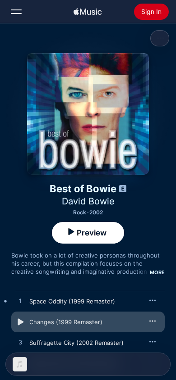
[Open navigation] (16, 12)
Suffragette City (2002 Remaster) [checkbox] (76, 342)
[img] (88, 12)
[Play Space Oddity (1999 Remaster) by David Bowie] (20, 301)
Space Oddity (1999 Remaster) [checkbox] (72, 301)
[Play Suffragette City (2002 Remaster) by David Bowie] (20, 343)
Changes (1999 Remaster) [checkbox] (65, 322)
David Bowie (88, 201)
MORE (157, 272)
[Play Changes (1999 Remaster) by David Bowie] (20, 322)
